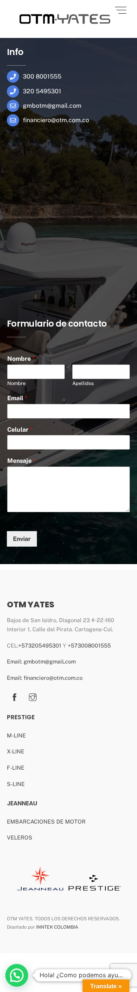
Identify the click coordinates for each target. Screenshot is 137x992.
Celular (19, 429)
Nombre (21, 358)
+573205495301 (39, 645)
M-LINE (16, 735)
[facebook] (14, 696)
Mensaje (21, 460)
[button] (16, 975)
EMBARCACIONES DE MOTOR (46, 821)
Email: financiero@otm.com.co (45, 677)
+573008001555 (89, 645)
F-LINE (15, 767)
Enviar (22, 538)
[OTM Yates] (64, 28)
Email (17, 398)
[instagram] (32, 696)
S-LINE (16, 784)
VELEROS (19, 837)
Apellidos (83, 383)
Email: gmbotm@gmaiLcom (41, 661)
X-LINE (15, 751)
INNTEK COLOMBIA (57, 927)
